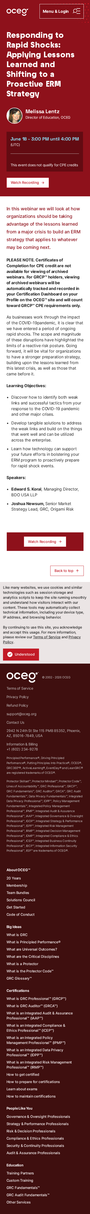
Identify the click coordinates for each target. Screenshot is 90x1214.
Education (15, 1165)
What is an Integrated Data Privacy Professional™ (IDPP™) (34, 1052)
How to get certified (22, 1074)
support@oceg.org (21, 714)
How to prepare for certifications (33, 1082)
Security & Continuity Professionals (35, 1145)
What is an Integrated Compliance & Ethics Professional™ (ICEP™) (35, 1027)
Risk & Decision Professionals (31, 1131)
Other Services (18, 1202)
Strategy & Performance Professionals (37, 1124)
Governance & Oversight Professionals (38, 1116)
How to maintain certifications (31, 1096)
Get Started (15, 907)
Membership (16, 885)
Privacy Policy (17, 697)
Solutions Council (21, 900)
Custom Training (19, 1180)
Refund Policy (17, 705)
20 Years (13, 878)
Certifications (17, 990)
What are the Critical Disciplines (32, 956)
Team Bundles (18, 892)
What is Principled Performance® (33, 942)
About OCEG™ (18, 870)
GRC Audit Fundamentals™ (28, 1195)
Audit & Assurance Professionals (33, 1153)
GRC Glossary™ (19, 978)
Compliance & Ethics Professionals (35, 1138)
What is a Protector (22, 964)
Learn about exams (22, 1089)
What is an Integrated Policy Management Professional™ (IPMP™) (36, 1040)
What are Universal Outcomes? (31, 949)
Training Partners (20, 1173)
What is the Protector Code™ (30, 971)
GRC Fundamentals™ (23, 1187)
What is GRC (17, 935)
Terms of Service (46, 637)
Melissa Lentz (43, 111)
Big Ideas (14, 927)
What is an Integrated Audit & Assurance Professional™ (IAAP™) (39, 1015)
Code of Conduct (20, 914)
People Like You (19, 1108)
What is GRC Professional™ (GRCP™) (36, 998)
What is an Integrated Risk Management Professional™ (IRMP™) (39, 1064)
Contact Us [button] (15, 722)
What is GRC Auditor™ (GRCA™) (32, 1006)
